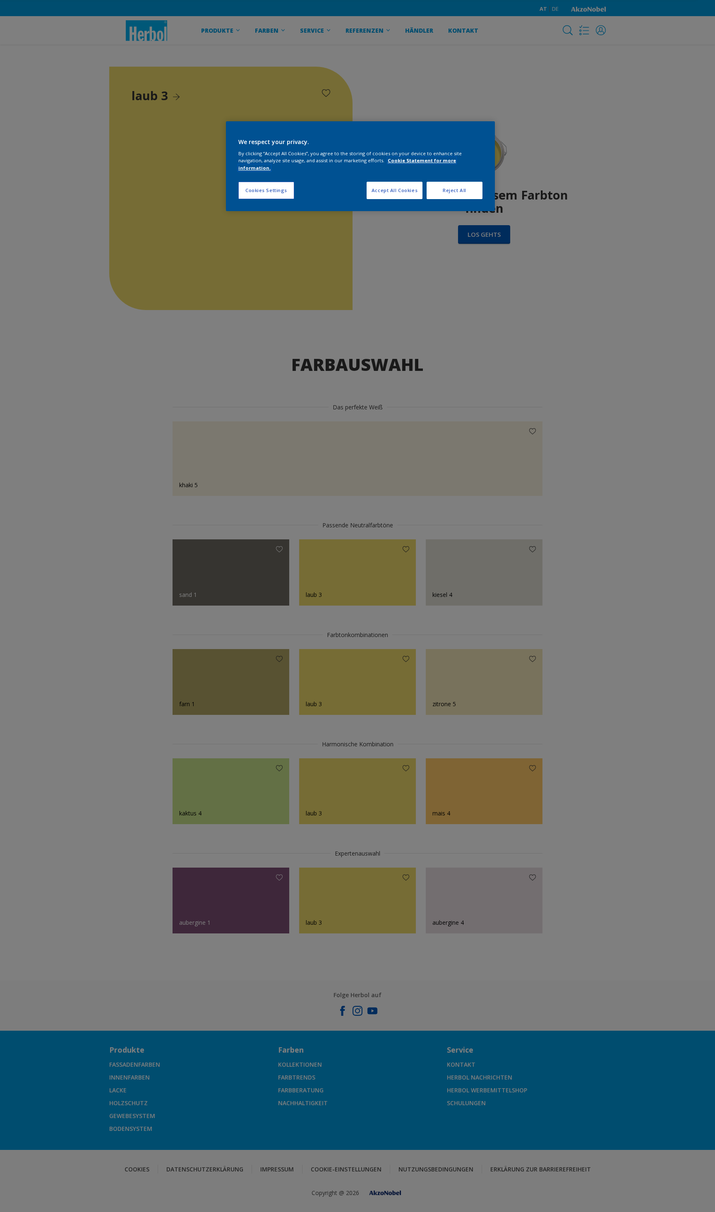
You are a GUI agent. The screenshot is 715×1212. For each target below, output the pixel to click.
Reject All (454, 190)
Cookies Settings (266, 190)
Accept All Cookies (394, 190)
